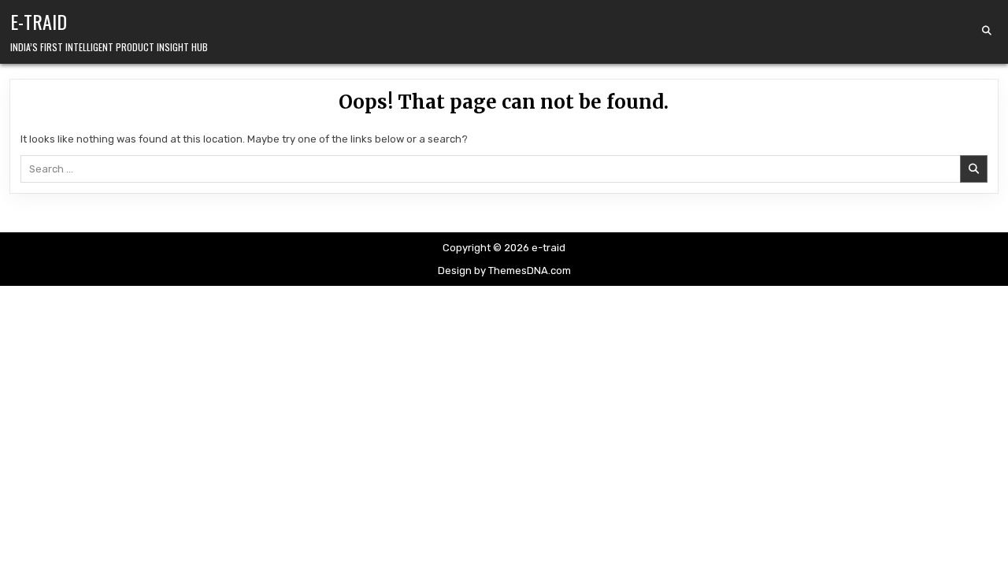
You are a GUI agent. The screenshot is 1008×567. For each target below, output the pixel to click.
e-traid (38, 21)
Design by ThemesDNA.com (504, 270)
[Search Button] (986, 30)
